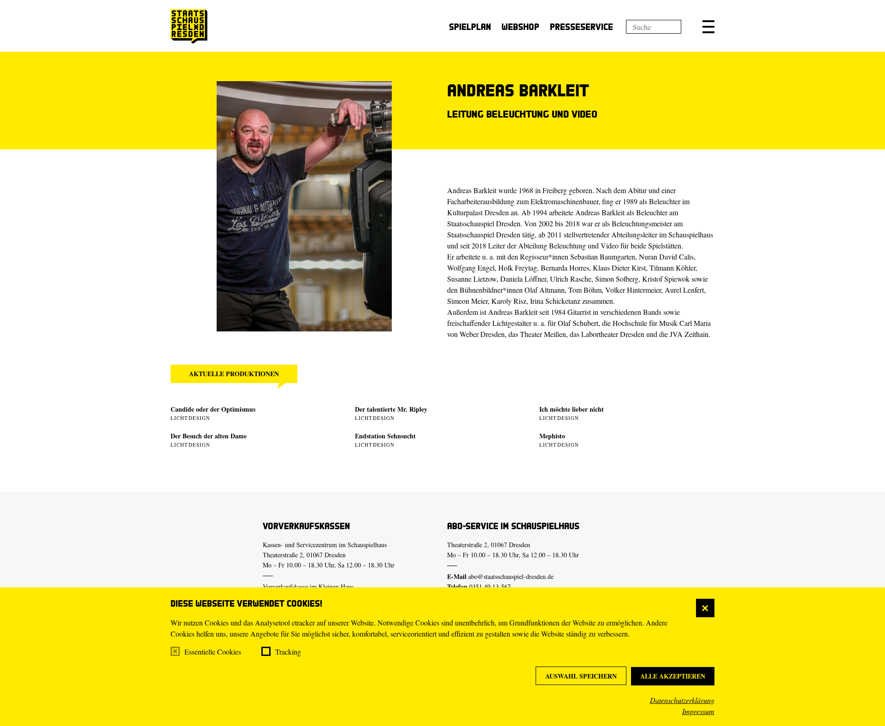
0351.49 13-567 (490, 586)
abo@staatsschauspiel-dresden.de (511, 576)
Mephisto (552, 436)
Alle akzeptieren (672, 676)
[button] (708, 26)
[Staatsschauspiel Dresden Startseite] (189, 26)
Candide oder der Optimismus (213, 409)
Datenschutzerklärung (682, 700)
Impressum (698, 711)
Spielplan (470, 26)
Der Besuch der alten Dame (209, 436)
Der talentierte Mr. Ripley (391, 409)
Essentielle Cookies (212, 651)
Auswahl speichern (581, 676)
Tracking (288, 651)
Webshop (520, 26)
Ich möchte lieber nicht (571, 409)
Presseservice (581, 26)
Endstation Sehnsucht (385, 436)
